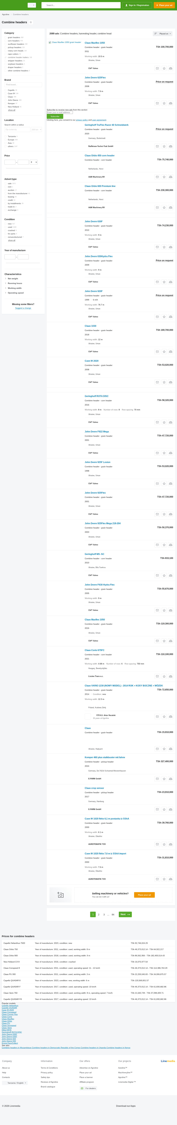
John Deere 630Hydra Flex (99, 256)
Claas (88, 728)
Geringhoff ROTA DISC (97, 396)
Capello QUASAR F (12, 987)
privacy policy (82, 120)
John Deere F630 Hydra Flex (99, 585)
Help (4, 1072)
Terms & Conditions (49, 1068)
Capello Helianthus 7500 (14, 943)
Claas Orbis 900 (11, 955)
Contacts (6, 1077)
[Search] (44, 5)
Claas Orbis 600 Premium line (100, 186)
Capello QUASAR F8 (13, 999)
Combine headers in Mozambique (17, 1048)
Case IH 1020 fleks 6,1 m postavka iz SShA (107, 819)
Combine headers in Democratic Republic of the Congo (56, 1048)
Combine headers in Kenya (118, 1048)
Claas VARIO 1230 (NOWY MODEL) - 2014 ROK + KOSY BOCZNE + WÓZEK (124, 685)
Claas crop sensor (94, 788)
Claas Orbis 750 (11, 949)
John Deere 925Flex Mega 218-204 (103, 523)
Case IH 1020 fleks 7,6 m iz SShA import (105, 853)
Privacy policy (47, 1072)
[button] (164, 68)
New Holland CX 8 (11, 962)
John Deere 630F (94, 221)
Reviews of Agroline (49, 1082)
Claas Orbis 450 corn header (99, 155)
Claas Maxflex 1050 (95, 43)
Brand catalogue (48, 1087)
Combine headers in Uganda (93, 1048)
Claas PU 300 (10, 974)
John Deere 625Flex (95, 77)
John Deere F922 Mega (97, 431)
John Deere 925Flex (95, 493)
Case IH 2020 (91, 361)
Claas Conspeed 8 (12, 968)
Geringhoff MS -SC (94, 554)
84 (113, 914)
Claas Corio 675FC (94, 650)
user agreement (99, 120)
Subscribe (55, 116)
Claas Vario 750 (10, 993)
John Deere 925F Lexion (97, 462)
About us (6, 1068)
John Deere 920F (94, 291)
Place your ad (144, 895)
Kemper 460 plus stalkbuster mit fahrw (105, 757)
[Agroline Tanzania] (13, 5)
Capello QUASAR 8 (12, 980)
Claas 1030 (90, 326)
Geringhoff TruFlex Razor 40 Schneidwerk (106, 125)
